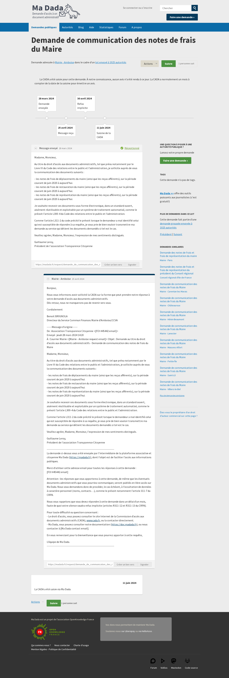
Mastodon (176, 667)
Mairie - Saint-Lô (168, 375)
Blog (81, 27)
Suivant (178, 234)
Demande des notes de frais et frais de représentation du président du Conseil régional (177, 270)
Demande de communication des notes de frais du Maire (178, 285)
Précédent (166, 234)
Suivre (168, 63)
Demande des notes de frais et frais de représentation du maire (178, 254)
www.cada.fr (93, 520)
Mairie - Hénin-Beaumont (172, 319)
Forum (122, 27)
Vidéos (164, 667)
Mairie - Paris (166, 260)
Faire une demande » (182, 17)
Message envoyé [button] (48, 148)
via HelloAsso (145, 631)
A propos (137, 27)
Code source (191, 667)
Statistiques (106, 27)
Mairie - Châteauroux (170, 305)
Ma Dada (56, 11)
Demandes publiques (44, 27)
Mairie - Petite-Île (168, 361)
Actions (148, 63)
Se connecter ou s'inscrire (137, 7)
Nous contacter (62, 645)
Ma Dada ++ (167, 193)
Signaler (132, 264)
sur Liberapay (128, 631)
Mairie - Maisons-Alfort (171, 347)
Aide (91, 27)
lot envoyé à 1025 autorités (110, 62)
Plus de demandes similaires (172, 395)
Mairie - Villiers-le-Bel (170, 389)
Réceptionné (132, 148)
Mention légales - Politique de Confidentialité (53, 649)
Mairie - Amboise (64, 62)
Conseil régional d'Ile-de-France (176, 277)
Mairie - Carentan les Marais (173, 291)
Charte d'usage (81, 645)
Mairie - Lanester (168, 333)
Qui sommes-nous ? (41, 645)
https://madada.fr (80, 457)
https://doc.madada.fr (124, 524)
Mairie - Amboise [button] (61, 278)
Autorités (67, 27)
